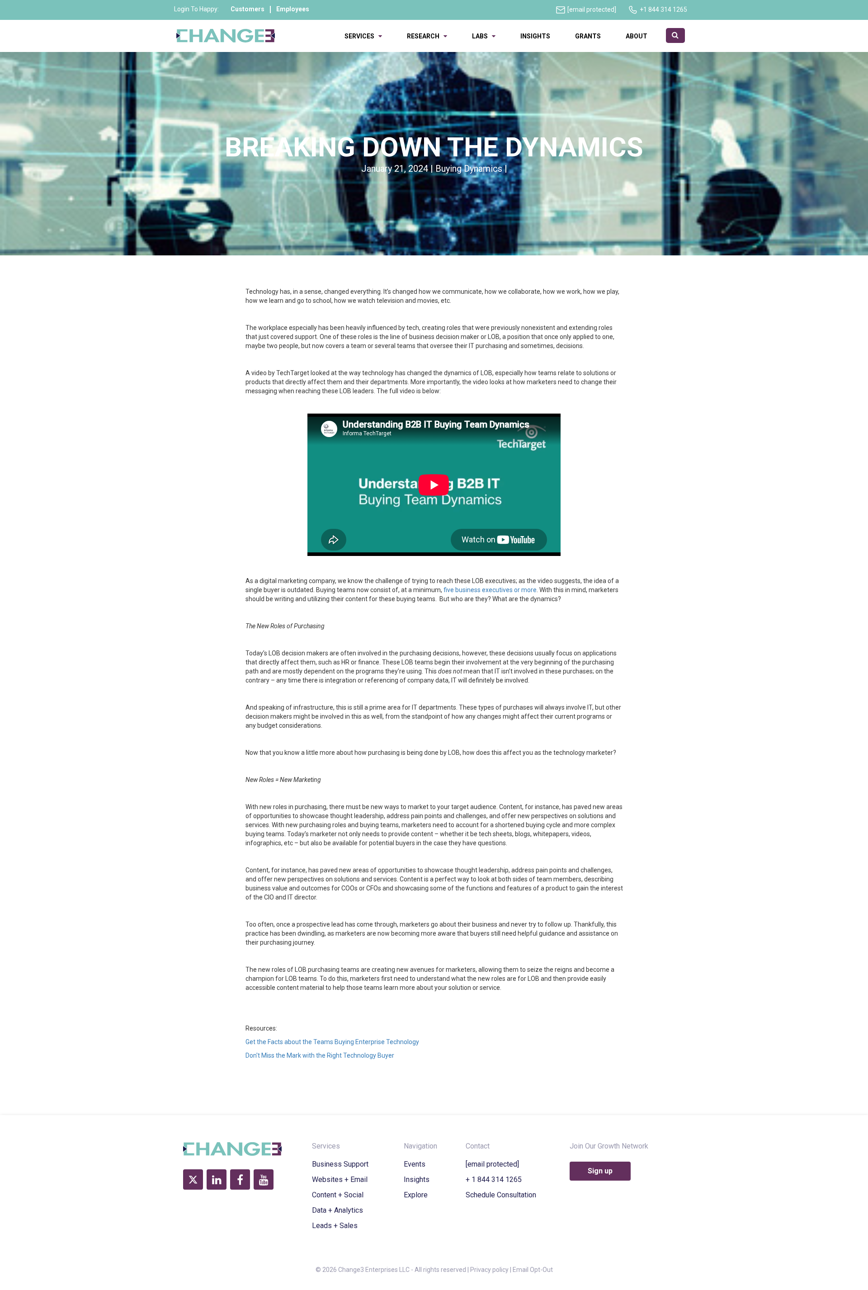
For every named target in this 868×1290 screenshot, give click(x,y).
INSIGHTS (535, 36)
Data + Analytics (337, 1210)
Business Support (340, 1164)
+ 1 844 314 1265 (494, 1179)
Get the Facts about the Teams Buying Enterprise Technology (332, 1041)
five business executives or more (490, 589)
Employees (292, 9)
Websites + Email (340, 1179)
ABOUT (638, 36)
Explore (416, 1195)
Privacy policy (489, 1269)
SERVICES (361, 36)
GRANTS (588, 36)
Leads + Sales (335, 1225)
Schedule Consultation (501, 1195)
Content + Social (337, 1195)
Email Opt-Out (533, 1269)
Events (414, 1164)
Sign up (600, 1171)
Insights (416, 1179)
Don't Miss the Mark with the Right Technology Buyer (319, 1055)
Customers (247, 9)
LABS (482, 36)
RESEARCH (425, 36)
